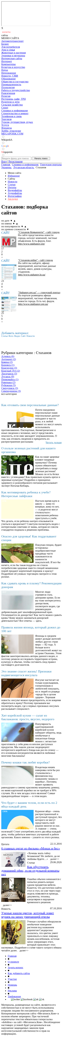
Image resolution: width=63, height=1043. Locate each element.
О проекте (13, 961)
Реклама (12, 990)
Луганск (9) (7, 376)
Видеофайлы (15, 190)
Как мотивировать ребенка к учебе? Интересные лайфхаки (26, 494)
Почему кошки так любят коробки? (25, 762)
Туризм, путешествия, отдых (17, 122)
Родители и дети (10, 101)
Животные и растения (13, 52)
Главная (12, 956)
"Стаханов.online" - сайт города (35, 260)
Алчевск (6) (7, 356)
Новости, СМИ (9, 75)
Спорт (4, 107)
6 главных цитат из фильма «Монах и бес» (30, 848)
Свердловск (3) (9, 388)
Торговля (6, 119)
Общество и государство (14, 81)
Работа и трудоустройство (15, 90)
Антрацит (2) (8, 359)
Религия (5, 96)
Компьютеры (8, 64)
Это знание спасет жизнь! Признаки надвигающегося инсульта (26, 673)
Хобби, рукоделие (11, 130)
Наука (4, 70)
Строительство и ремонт (14, 113)
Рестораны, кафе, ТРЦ (13, 99)
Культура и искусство (13, 67)
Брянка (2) (7, 362)
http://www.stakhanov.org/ (31, 243)
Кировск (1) (7, 365)
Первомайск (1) (9, 379)
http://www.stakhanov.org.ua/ (33, 304)
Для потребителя (10, 46)
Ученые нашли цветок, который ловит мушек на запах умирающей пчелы (27, 914)
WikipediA (6, 139)
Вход (4, 161)
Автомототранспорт (12, 41)
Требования (14, 996)
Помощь (12, 985)
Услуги (5, 125)
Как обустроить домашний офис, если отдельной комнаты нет (30, 870)
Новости (12, 181)
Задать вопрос (15, 967)
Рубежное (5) (8, 385)
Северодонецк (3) (11, 391)
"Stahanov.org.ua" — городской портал (39, 292)
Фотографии (15, 196)
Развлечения (8, 93)
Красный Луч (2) (10, 370)
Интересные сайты (11, 58)
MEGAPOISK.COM (12, 133)
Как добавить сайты (19, 973)
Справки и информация (14, 110)
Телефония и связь (11, 116)
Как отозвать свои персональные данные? (30, 405)
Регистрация (15, 161)
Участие (12, 979)
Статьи (12, 184)
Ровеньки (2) (8, 382)
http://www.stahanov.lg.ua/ (31, 274)
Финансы (6, 128)
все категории (9, 394)
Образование (8, 78)
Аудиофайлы (15, 193)
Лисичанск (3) (9, 373)
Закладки (13, 199)
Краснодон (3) (9, 368)
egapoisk (7, 152)
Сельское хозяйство (12, 104)
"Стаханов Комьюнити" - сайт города (38, 232)
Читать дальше (54, 442)
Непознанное (8, 73)
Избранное (14, 175)
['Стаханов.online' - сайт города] (8, 272)
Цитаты (12, 187)
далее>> (54, 859)
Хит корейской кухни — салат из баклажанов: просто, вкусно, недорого (27, 717)
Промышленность (11, 84)
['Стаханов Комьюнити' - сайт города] (8, 241)
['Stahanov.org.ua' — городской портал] (8, 304)
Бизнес (5, 44)
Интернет (6, 61)
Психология (8, 87)
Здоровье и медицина (13, 55)
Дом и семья (8, 49)
